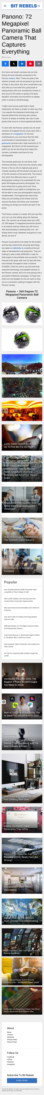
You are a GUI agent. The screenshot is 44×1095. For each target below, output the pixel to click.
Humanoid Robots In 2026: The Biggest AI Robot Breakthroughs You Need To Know (20, 681)
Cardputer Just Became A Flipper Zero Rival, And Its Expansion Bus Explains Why (22, 1010)
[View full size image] (22, 314)
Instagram (11, 1064)
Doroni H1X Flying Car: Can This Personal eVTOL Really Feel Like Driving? (21, 857)
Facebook (10, 1057)
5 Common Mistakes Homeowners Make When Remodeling (17, 886)
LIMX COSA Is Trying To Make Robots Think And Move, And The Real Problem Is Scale (21, 743)
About (9, 1032)
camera (12, 78)
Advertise (10, 1037)
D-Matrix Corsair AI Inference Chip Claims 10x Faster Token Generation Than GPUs (22, 826)
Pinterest (10, 1062)
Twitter (9, 1059)
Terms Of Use (12, 1042)
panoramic (6, 143)
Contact (10, 1035)
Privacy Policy (12, 1040)
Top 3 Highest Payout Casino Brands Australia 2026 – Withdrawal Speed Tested (21, 981)
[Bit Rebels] (22, 7)
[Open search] (40, 4)
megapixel (18, 134)
